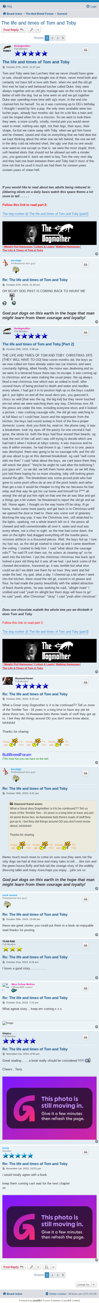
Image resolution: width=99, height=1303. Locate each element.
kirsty (5, 1148)
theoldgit (16, 260)
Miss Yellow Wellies (23, 984)
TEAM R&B (8, 941)
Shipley (6, 1033)
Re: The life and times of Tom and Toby (35, 280)
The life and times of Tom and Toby (38, 23)
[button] (63, 38)
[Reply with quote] (85, 50)
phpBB (37, 1300)
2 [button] (52, 38)
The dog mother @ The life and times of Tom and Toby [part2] (45, 214)
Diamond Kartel (24, 678)
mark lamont (9, 895)
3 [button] (57, 38)
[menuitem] (7, 6)
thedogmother (22, 46)
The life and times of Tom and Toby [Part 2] (38, 344)
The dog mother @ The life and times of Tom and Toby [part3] (45, 631)
